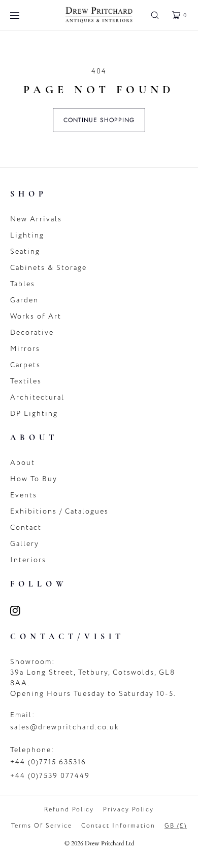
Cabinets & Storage (48, 267)
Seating (25, 251)
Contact (26, 527)
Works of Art (35, 316)
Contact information (118, 826)
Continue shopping (99, 120)
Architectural (37, 397)
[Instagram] (21, 611)
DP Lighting (34, 413)
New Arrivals (36, 219)
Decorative (32, 332)
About (22, 462)
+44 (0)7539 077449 (50, 775)
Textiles (26, 381)
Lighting (27, 235)
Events (23, 495)
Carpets (25, 365)
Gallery (24, 544)
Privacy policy (128, 809)
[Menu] (22, 15)
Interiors (28, 560)
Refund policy (69, 809)
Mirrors (25, 349)
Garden (24, 300)
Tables (22, 284)
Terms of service (41, 826)
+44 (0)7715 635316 (48, 762)
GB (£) (175, 826)
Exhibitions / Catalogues (59, 511)
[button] (155, 15)
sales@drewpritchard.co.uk (64, 727)
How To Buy (33, 479)
